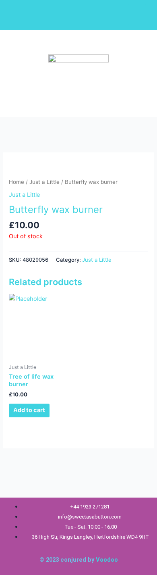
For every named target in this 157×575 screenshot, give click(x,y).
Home (16, 182)
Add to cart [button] (29, 410)
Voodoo (107, 559)
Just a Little (44, 182)
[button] (42, 99)
